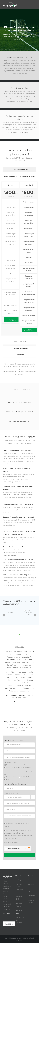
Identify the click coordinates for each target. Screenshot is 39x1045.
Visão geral (19, 875)
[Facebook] (3, 913)
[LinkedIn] (8, 913)
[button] (4, 615)
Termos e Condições (22, 933)
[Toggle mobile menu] (35, 4)
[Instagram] (5, 913)
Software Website (19, 900)
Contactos (31, 891)
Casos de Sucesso (31, 896)
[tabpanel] (19, 256)
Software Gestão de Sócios (19, 891)
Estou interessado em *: (11, 757)
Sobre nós (31, 875)
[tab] (19, 169)
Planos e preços (18, 907)
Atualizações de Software (19, 915)
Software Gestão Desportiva (19, 882)
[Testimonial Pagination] (14, 696)
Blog (29, 886)
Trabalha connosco (31, 881)
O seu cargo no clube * (11, 788)
